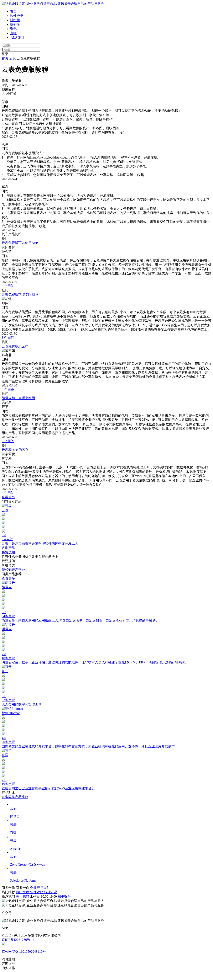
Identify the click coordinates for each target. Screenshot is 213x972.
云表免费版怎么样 (15, 346)
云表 (12, 58)
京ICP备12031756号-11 (18, 939)
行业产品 (50, 892)
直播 (13, 33)
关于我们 (22, 896)
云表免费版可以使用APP (20, 243)
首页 (13, 11)
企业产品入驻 (40, 888)
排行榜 (15, 20)
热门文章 (23, 892)
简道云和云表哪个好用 (18, 398)
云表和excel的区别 (15, 450)
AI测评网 (17, 37)
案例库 (15, 24)
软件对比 (37, 892)
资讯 (13, 29)
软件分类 (16, 15)
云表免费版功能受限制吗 (20, 294)
